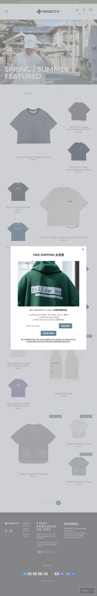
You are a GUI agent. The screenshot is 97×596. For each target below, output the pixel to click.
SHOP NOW (48, 333)
